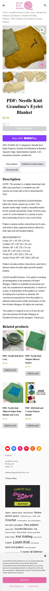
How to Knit (21, 532)
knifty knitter (10, 537)
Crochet (10, 520)
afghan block (17, 513)
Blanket (37, 512)
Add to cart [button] (10, 370)
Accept (24, 580)
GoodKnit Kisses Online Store (22, 12)
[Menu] (4, 5)
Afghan (8, 513)
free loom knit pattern (14, 525)
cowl (34, 516)
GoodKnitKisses (24, 529)
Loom (8, 542)
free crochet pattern (34, 520)
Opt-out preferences (16, 586)
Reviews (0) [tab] (12, 170)
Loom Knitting (31, 552)
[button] (45, 556)
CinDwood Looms (25, 516)
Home (5, 12)
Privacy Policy (34, 586)
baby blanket (22, 152)
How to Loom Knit (33, 532)
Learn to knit (37, 537)
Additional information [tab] (32, 164)
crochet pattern (22, 520)
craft (38, 516)
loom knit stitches (30, 547)
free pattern (31, 524)
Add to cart (24, 128)
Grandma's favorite (11, 155)
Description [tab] (12, 164)
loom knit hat (35, 543)
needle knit (26, 155)
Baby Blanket (28, 513)
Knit (18, 536)
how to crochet (10, 532)
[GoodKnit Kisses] (24, 5)
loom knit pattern (14, 547)
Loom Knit (21, 542)
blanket (32, 152)
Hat (35, 529)
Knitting (27, 536)
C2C (39, 152)
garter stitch (9, 529)
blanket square (12, 516)
